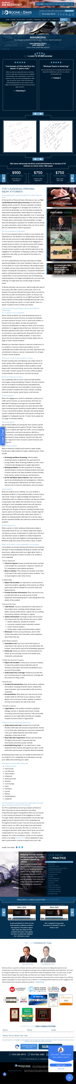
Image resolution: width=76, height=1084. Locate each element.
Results (44, 19)
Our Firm (12, 19)
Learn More (39, 982)
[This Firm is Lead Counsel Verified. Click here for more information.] (59, 1015)
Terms (31, 1047)
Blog (49, 19)
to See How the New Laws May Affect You (54, 4)
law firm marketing (38, 1067)
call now (69, 11)
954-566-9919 (20, 838)
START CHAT (60, 1065)
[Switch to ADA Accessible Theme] (4, 1074)
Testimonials (37, 19)
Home (7, 19)
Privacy (27, 1047)
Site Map (10, 1071)
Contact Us (55, 19)
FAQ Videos (29, 19)
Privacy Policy (18, 1071)
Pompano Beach (10, 766)
